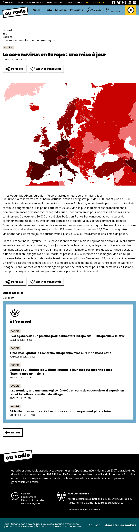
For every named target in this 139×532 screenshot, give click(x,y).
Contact (25, 493)
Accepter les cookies (120, 525)
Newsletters (75, 2)
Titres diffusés (55, 2)
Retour (15, 432)
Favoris (96, 10)
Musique (61, 10)
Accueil (7, 30)
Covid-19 (8, 298)
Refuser (94, 525)
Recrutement (28, 497)
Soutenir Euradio (95, 2)
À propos (8, 2)
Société (8, 37)
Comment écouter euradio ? (84, 509)
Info (49, 10)
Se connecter (113, 10)
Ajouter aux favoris (48, 69)
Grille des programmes (30, 2)
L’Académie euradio (32, 500)
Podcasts (76, 10)
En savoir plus (73, 526)
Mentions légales (30, 503)
